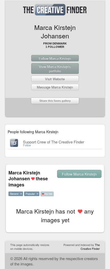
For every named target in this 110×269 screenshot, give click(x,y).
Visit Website (55, 78)
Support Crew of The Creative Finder (53, 141)
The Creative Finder (90, 247)
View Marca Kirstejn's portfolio (55, 68)
